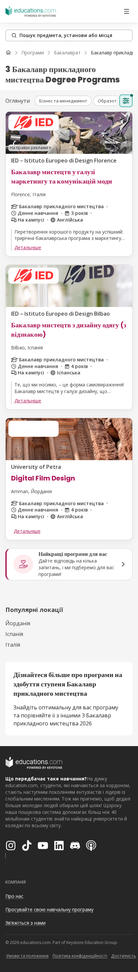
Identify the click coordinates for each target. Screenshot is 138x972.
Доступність (123, 956)
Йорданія (17, 623)
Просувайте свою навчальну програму (49, 909)
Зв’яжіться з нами (25, 923)
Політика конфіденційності (80, 956)
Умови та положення (27, 956)
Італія (12, 644)
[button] (63, 100)
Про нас (14, 896)
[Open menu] (127, 11)
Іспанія (14, 634)
